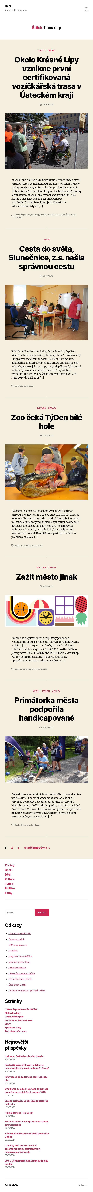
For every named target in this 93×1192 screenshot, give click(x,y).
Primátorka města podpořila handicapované (46, 709)
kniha (34, 669)
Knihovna (13, 950)
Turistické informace (16, 1031)
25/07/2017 (48, 727)
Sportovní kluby (13, 1027)
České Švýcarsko (22, 214)
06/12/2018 (48, 104)
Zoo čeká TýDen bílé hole (46, 422)
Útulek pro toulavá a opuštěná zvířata (26, 990)
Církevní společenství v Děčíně (21, 1009)
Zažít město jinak (46, 576)
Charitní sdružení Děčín (19, 933)
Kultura (41, 408)
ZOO (40, 545)
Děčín (8, 6)
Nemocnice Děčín (17, 967)
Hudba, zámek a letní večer (19, 1113)
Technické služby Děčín (20, 979)
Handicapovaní (47, 214)
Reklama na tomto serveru (18, 1020)
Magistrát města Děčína (20, 956)
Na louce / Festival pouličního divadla (24, 1056)
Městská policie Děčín (19, 962)
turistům (18, 217)
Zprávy (52, 50)
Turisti (41, 50)
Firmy (8, 893)
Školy (8, 1024)
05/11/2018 (48, 276)
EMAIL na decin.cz (17, 945)
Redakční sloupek (14, 1016)
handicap (35, 214)
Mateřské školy (13, 1013)
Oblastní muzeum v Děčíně (21, 973)
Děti (7, 874)
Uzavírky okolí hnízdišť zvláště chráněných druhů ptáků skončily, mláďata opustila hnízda (22, 1148)
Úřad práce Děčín (17, 984)
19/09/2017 (48, 586)
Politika (10, 888)
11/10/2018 (48, 436)
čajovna (18, 669)
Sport (36, 691)
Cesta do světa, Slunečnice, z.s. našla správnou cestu (46, 257)
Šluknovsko (71, 214)
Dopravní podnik (16, 939)
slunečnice (28, 386)
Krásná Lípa (60, 214)
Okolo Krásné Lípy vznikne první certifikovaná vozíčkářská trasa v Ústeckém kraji (46, 77)
